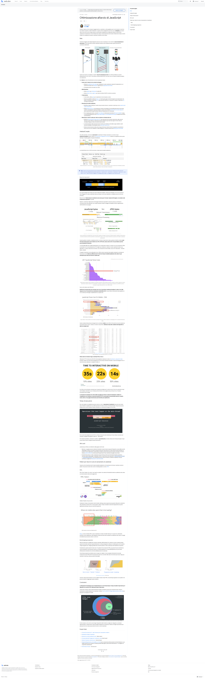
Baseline (25, 1)
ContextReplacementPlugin (110, 114)
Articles (3, 4)
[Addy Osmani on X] (84, 27)
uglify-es (94, 93)
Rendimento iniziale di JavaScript (88, 634)
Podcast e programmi (95, 671)
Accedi (202, 1)
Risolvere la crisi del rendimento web (89, 636)
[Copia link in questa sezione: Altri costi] (86, 443)
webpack (95, 85)
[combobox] (183, 1)
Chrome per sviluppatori (96, 666)
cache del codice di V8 (104, 125)
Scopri (21, 1)
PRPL (108, 466)
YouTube (149, 668)
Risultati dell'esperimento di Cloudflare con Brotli (91, 642)
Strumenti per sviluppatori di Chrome (102, 136)
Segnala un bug (37, 666)
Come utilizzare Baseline (34, 1)
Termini (2, 676)
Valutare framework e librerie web (88, 640)
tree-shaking (100, 113)
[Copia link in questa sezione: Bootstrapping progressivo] (94, 540)
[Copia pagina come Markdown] (84, 21)
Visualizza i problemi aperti (39, 668)
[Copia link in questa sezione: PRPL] (83, 470)
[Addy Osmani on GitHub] (86, 27)
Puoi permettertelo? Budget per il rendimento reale (92, 638)
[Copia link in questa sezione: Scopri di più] (88, 629)
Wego (81, 533)
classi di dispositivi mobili (99, 353)
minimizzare (94, 91)
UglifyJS (88, 91)
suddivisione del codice (92, 84)
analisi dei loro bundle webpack (117, 109)
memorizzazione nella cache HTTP (94, 119)
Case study (46, 1)
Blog (41, 1)
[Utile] (123, 14)
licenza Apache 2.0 (95, 656)
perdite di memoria (88, 453)
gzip (93, 97)
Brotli (97, 99)
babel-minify (89, 93)
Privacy (6, 676)
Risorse (16, 1)
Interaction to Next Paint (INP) (97, 458)
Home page (81, 14)
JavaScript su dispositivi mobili (116, 359)
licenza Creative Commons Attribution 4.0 (115, 655)
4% (123, 100)
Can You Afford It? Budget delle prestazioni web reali (112, 591)
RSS (148, 671)
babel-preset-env (90, 108)
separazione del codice (107, 85)
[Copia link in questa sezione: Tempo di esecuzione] (93, 401)
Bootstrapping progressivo (100, 575)
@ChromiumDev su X (151, 666)
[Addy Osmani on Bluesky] (87, 27)
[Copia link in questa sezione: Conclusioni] (87, 582)
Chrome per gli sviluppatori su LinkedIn (154, 670)
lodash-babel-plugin (100, 114)
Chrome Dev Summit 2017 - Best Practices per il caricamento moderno (95, 632)
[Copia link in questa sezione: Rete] (83, 38)
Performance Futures (86, 646)
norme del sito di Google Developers (114, 656)
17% (97, 100)
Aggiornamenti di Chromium (96, 668)
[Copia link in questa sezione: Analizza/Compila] (90, 131)
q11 (99, 99)
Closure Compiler (118, 113)
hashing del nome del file (118, 128)
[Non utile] (124, 14)
